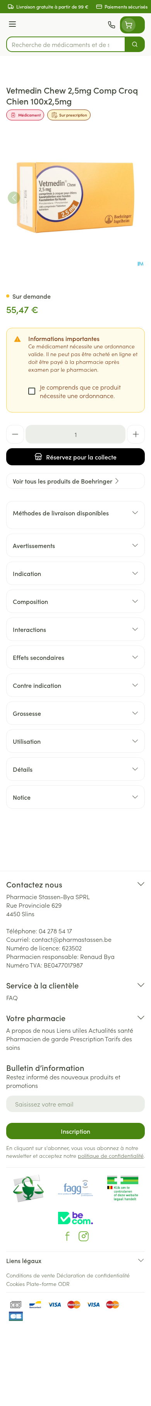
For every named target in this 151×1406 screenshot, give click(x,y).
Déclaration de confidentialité (93, 1275)
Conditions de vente (30, 1275)
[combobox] (65, 44)
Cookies (15, 1284)
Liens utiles (72, 1030)
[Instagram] (83, 1236)
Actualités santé (111, 1030)
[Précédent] (14, 197)
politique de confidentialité (111, 1155)
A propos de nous (30, 1030)
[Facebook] (67, 1236)
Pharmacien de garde (37, 1038)
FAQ (12, 997)
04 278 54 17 (55, 930)
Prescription (87, 1038)
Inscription (75, 1131)
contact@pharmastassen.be (72, 939)
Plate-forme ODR (48, 1284)
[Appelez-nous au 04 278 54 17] (111, 25)
